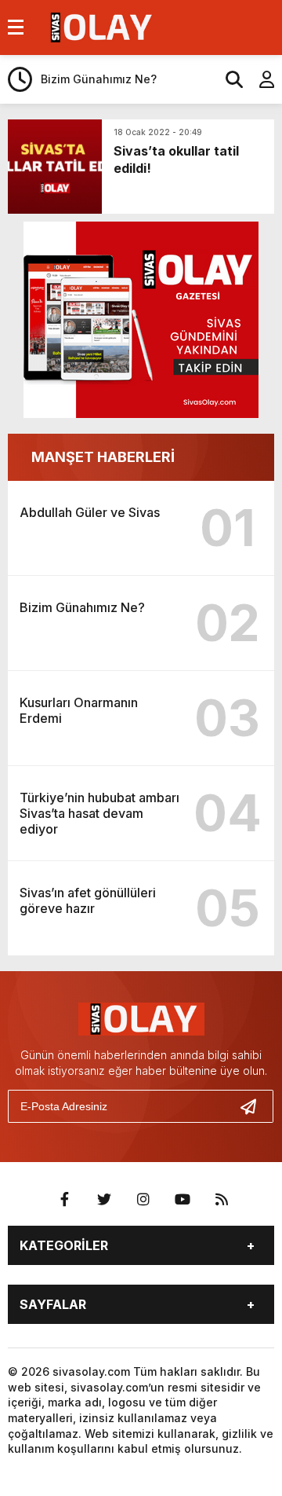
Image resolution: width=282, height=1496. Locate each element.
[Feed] (222, 1200)
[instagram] (143, 1200)
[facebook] (65, 1200)
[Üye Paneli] (258, 79)
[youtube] (182, 1200)
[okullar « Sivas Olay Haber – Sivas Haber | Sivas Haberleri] (99, 26)
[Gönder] (254, 1106)
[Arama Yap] (227, 79)
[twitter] (104, 1200)
